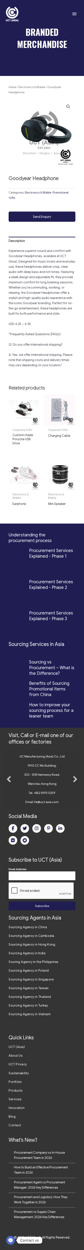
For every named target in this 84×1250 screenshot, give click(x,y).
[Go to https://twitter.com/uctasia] (24, 828)
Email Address (18, 869)
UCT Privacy (18, 1064)
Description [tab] (17, 241)
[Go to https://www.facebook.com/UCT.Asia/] (13, 828)
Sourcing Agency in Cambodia (31, 936)
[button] (68, 106)
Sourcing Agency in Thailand (30, 997)
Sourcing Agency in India (27, 953)
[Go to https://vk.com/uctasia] (13, 840)
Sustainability (19, 1073)
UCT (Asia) (17, 1047)
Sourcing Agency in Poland (29, 970)
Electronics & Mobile (32, 87)
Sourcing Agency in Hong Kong (32, 944)
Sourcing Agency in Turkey (28, 1005)
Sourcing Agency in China (28, 927)
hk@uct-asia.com (46, 802)
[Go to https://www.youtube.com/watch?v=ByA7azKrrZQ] (24, 840)
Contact (15, 1125)
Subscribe (42, 906)
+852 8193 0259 (44, 793)
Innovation (17, 1108)
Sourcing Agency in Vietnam (30, 1014)
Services (15, 1099)
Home (12, 87)
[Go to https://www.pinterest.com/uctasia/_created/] (48, 828)
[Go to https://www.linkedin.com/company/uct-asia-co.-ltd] (60, 828)
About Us (16, 1056)
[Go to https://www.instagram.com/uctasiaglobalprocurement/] (36, 828)
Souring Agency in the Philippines (34, 962)
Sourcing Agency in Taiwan (29, 988)
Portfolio (15, 1082)
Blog (12, 1117)
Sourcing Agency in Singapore (31, 979)
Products (16, 1090)
